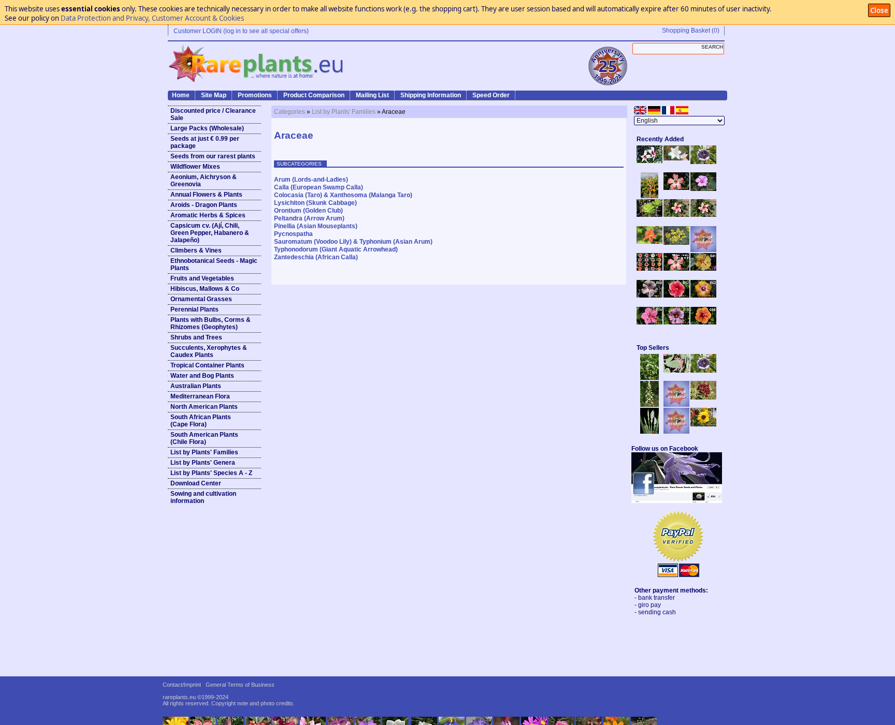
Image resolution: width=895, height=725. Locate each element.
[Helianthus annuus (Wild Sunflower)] (703, 424)
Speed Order (491, 95)
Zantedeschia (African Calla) (316, 257)
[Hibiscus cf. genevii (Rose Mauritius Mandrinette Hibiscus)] (676, 214)
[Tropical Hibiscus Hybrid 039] (703, 322)
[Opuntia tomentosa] (676, 370)
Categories (289, 111)
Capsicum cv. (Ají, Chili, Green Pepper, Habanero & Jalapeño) (209, 233)
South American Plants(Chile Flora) (204, 438)
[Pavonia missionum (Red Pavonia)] (649, 241)
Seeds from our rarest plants (212, 156)
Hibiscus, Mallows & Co (204, 288)
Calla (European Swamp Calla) (318, 187)
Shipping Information (430, 95)
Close (879, 10)
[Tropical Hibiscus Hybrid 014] (649, 322)
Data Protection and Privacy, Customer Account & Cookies (152, 18)
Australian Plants (195, 386)
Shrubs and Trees (196, 337)
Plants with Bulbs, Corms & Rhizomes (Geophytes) (210, 323)
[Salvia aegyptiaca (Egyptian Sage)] (676, 404)
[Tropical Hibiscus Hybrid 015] (676, 322)
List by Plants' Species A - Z (211, 473)
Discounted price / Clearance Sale (213, 114)
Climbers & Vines (196, 250)
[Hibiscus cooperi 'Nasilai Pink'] (676, 187)
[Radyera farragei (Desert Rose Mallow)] (703, 189)
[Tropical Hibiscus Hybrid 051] (703, 250)
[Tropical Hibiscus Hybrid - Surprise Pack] (649, 268)
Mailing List (372, 95)
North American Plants (204, 406)
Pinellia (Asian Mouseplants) (315, 226)
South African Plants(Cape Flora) (200, 420)
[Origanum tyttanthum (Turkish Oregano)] (676, 431)
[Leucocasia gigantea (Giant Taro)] (649, 431)
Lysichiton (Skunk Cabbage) (315, 202)
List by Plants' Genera (202, 462)
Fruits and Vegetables (202, 278)
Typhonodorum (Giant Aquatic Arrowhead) (336, 249)
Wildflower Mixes (195, 166)
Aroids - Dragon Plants (203, 205)
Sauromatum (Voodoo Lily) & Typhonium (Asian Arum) (353, 241)
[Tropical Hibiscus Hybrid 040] (649, 295)
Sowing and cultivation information (203, 497)
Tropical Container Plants (207, 365)
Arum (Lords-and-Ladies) (311, 179)
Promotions (255, 95)
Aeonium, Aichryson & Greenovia (203, 180)
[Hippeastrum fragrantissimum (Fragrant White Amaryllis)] (676, 158)
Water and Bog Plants (202, 375)
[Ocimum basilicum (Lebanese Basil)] (649, 377)
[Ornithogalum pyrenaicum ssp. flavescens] (649, 404)
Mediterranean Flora (200, 396)
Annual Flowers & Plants (206, 194)
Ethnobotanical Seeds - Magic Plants (213, 264)
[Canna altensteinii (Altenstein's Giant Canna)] (649, 196)
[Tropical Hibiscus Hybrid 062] (703, 295)
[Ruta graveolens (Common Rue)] (676, 242)
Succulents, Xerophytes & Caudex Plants (208, 351)
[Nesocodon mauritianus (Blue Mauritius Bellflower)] (703, 162)
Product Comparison (313, 95)
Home (181, 95)
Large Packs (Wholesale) (207, 128)
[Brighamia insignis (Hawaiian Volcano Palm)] (649, 214)
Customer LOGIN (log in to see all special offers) (241, 31)
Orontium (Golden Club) (308, 210)
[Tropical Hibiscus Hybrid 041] (703, 268)
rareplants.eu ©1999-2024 (195, 697)
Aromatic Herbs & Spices (208, 215)
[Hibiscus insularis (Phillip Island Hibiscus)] (649, 161)
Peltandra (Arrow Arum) (309, 218)
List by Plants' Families (204, 452)
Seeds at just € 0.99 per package (204, 142)
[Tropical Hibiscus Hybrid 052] (676, 295)
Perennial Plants (194, 309)
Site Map (213, 95)
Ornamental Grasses (201, 299)
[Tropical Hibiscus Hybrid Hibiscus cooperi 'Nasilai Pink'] (676, 268)
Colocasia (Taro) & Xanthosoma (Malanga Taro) (343, 195)
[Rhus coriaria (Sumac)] (703, 397)
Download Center (195, 483)
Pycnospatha (293, 234)
